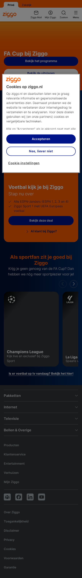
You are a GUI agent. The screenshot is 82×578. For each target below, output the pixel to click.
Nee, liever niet (41, 151)
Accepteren (41, 139)
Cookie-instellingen (24, 163)
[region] (41, 123)
